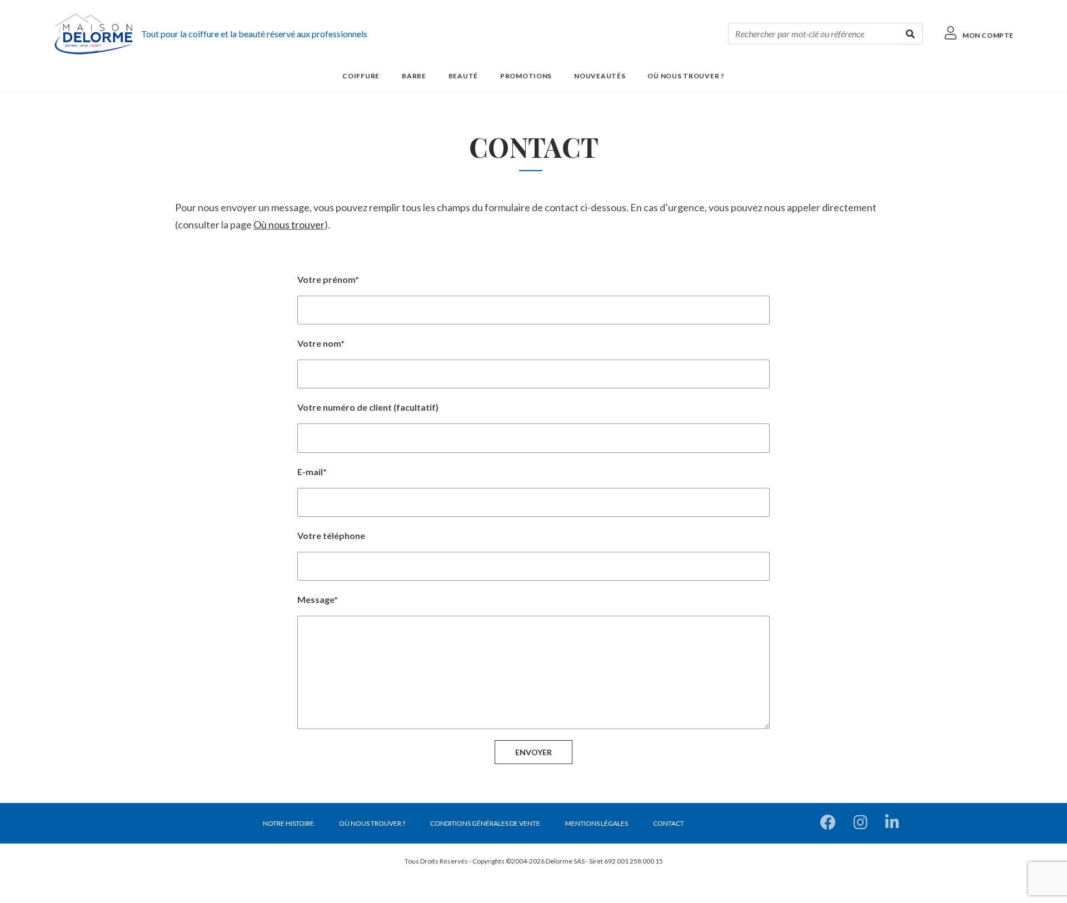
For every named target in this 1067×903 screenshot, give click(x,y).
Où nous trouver (289, 224)
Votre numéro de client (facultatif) (367, 407)
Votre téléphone (331, 535)
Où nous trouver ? (685, 76)
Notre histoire (288, 823)
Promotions (526, 76)
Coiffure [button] (361, 76)
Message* (317, 599)
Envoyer (533, 752)
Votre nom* (321, 343)
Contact (668, 823)
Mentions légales (596, 823)
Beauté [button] (463, 76)
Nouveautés (599, 76)
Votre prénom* (328, 279)
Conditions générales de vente (485, 823)
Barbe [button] (414, 76)
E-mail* (312, 471)
